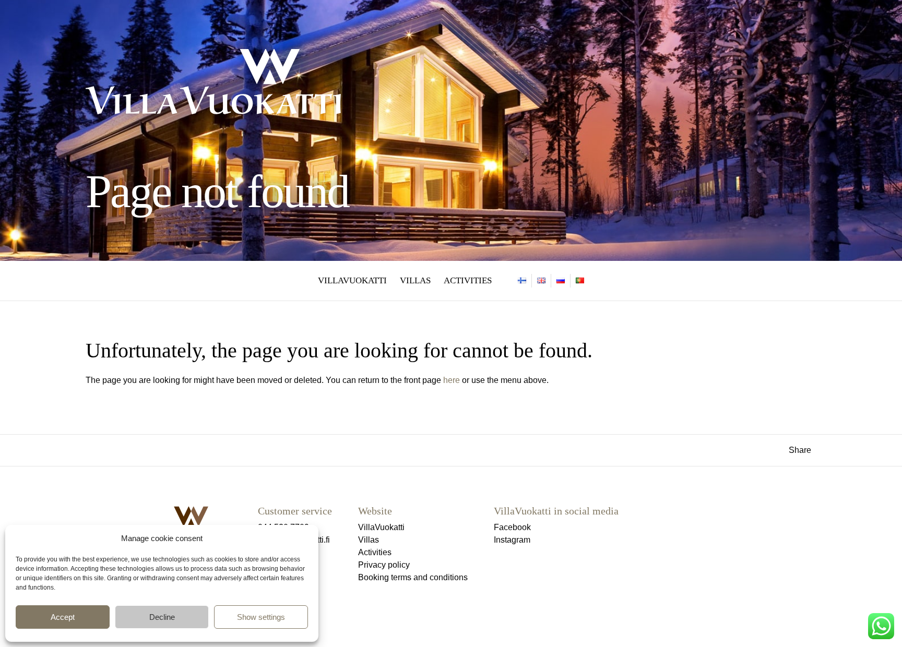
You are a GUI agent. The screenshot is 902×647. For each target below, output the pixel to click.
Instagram (512, 539)
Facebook (512, 527)
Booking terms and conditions (413, 577)
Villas (415, 280)
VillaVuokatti (352, 280)
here (451, 380)
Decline (162, 617)
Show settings (261, 617)
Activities (468, 280)
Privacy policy (384, 564)
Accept (63, 617)
